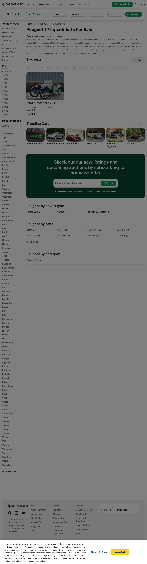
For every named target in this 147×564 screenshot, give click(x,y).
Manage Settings (99, 552)
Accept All (120, 552)
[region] (73, 552)
